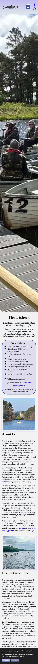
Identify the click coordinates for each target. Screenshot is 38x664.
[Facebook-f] (34, 5)
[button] (28, 6)
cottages (22, 528)
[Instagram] (34, 9)
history (5, 482)
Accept (6, 660)
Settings (15, 660)
